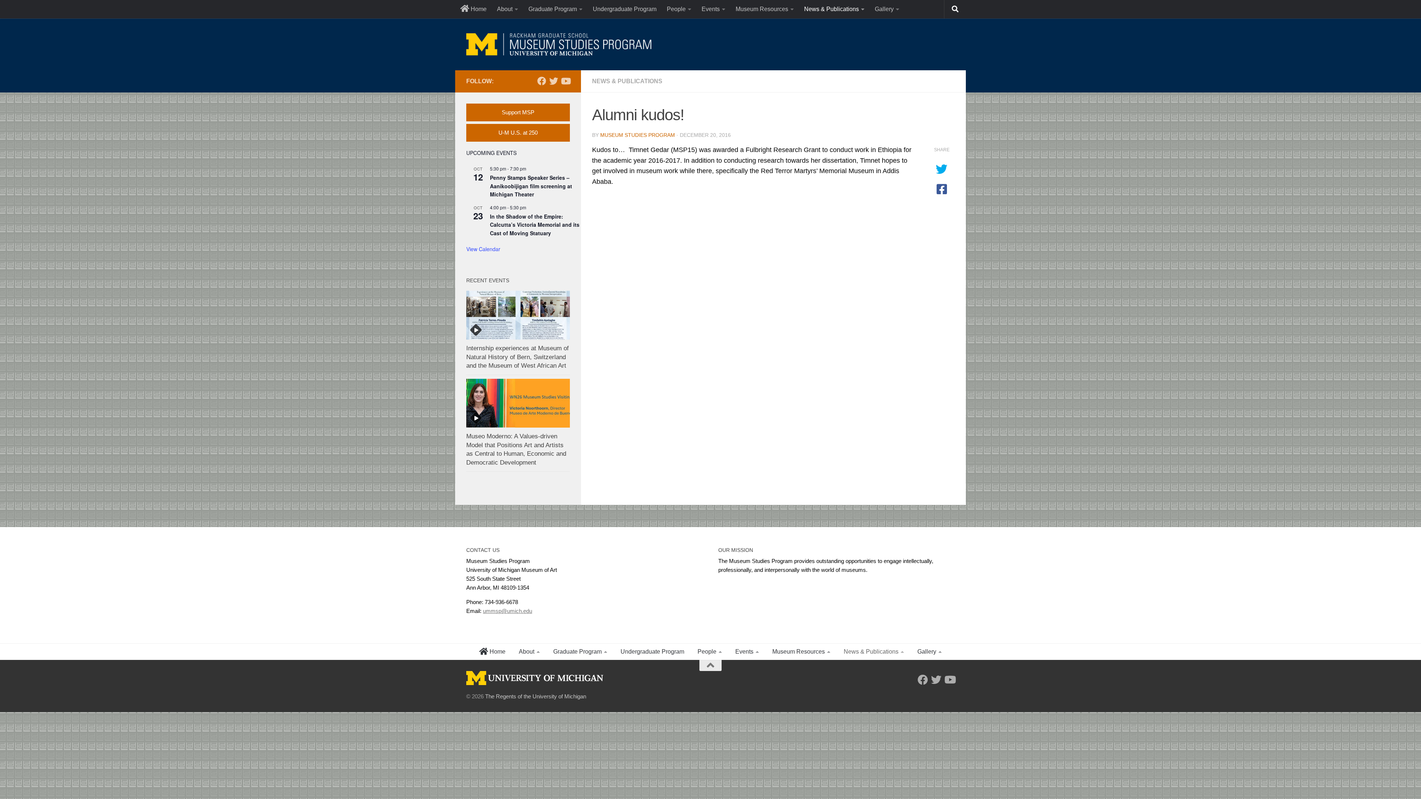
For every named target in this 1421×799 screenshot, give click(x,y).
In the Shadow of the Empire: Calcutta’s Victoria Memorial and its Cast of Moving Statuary (535, 225)
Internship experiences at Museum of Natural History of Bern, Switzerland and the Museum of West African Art (517, 357)
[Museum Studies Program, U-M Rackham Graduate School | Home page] (558, 44)
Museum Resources (762, 9)
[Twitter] (553, 81)
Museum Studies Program (637, 135)
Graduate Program (552, 9)
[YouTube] (565, 81)
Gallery (884, 9)
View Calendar (483, 249)
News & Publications (831, 9)
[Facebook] (541, 81)
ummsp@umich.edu (507, 611)
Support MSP (518, 112)
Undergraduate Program (624, 9)
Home (478, 9)
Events (711, 9)
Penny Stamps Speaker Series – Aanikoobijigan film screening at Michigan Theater (531, 186)
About (505, 9)
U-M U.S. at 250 (518, 132)
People (676, 9)
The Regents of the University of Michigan (535, 696)
